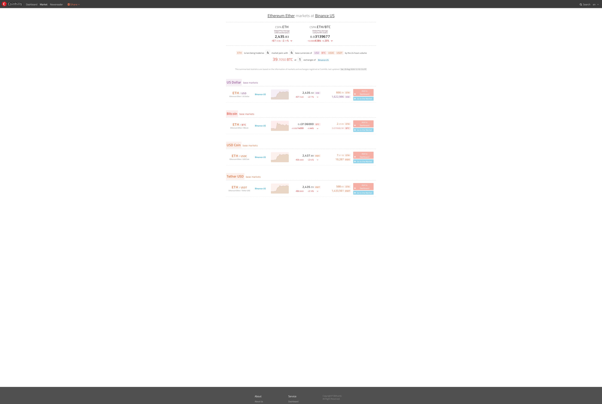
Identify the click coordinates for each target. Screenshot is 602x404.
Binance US (325, 16)
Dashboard (293, 401)
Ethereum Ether (281, 16)
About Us (259, 401)
